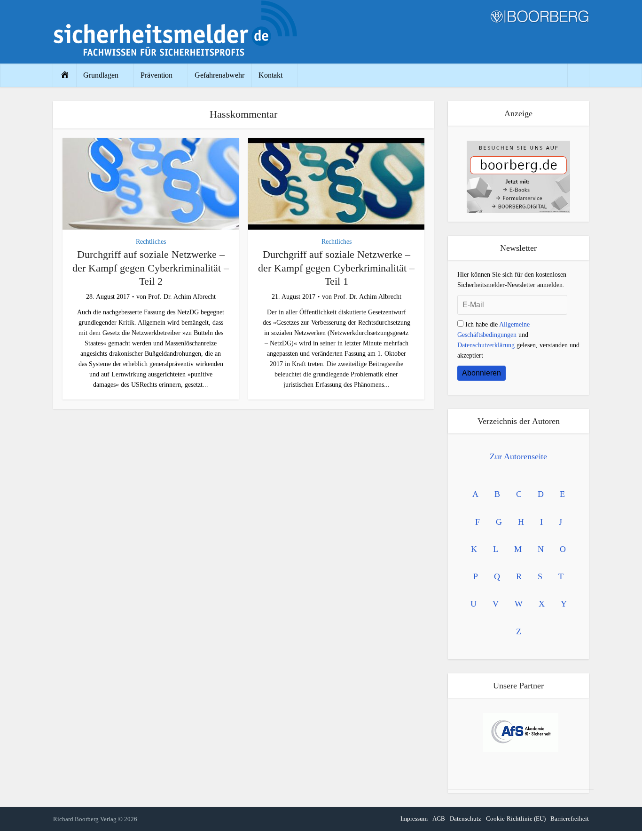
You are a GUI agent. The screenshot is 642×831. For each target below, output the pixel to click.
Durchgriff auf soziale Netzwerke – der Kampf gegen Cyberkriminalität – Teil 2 (150, 267)
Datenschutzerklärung (486, 345)
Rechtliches (151, 241)
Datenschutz (465, 818)
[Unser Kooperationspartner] (521, 732)
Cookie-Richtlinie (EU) (516, 818)
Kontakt (270, 75)
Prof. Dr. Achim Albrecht (182, 296)
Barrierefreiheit (569, 818)
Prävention (156, 75)
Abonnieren (481, 373)
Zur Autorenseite (518, 456)
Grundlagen (100, 75)
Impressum (414, 818)
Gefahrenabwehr (219, 75)
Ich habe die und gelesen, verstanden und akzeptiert (518, 340)
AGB (438, 818)
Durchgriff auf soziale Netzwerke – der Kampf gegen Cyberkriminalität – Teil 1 (336, 267)
